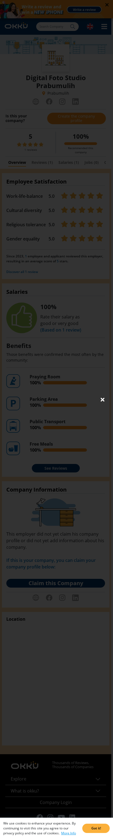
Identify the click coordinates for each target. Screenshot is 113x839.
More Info (68, 833)
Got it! (96, 828)
